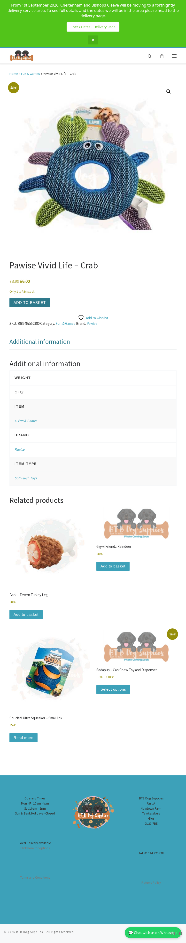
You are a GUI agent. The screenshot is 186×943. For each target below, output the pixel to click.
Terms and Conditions (35, 877)
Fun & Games (30, 73)
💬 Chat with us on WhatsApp (153, 932)
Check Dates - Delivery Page (93, 27)
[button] (168, 91)
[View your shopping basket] (162, 56)
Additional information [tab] (39, 341)
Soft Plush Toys (26, 478)
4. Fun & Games (26, 421)
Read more (23, 738)
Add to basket (30, 302)
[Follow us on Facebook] (180, 934)
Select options (113, 689)
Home (13, 73)
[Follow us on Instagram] (173, 934)
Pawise (92, 323)
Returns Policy (151, 883)
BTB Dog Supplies (29, 932)
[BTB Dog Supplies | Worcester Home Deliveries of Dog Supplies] (21, 55)
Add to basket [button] (26, 614)
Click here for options (35, 848)
